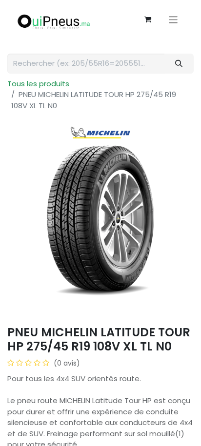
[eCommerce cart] (148, 19)
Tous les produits (38, 83)
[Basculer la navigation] (173, 19)
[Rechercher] (179, 64)
